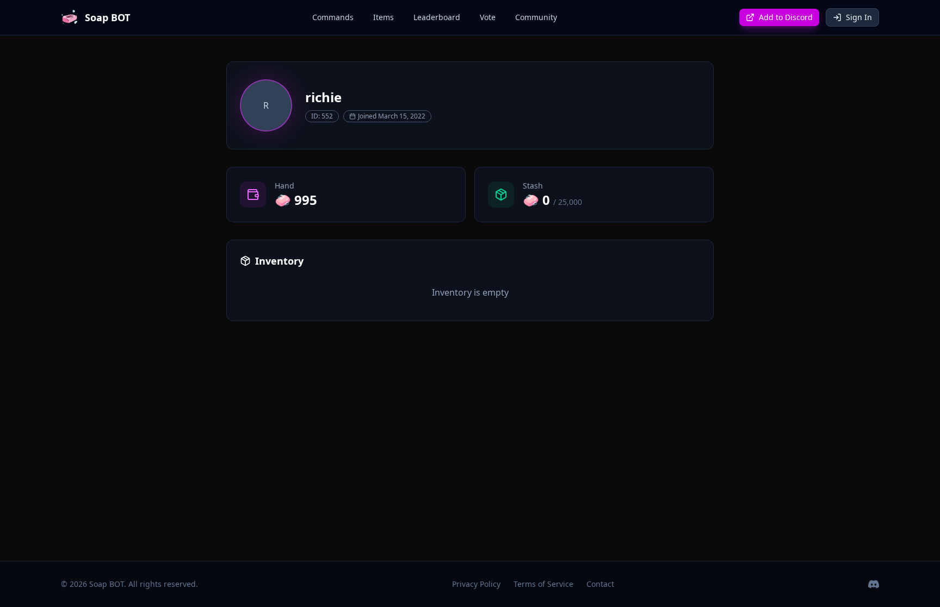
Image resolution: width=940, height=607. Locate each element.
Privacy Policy (476, 584)
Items (383, 17)
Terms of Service (543, 584)
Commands (333, 17)
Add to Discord (786, 17)
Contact (600, 584)
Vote (488, 17)
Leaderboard (436, 17)
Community (536, 17)
